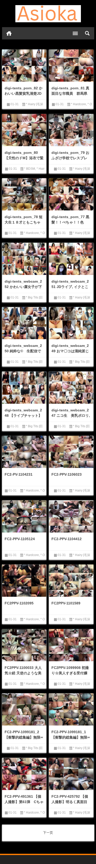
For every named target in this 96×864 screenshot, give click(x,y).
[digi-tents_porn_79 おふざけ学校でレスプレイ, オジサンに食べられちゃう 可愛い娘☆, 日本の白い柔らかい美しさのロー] (71, 130)
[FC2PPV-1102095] (24, 581)
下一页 (48, 833)
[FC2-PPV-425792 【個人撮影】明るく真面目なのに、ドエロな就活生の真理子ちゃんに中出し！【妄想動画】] (71, 774)
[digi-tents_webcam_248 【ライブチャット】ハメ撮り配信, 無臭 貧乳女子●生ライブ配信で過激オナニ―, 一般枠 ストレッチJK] (24, 388)
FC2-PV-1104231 (19, 474)
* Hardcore (78, 104)
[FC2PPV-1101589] (71, 581)
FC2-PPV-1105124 (20, 539)
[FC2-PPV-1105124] (24, 517)
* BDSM (29, 168)
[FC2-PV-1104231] (24, 452)
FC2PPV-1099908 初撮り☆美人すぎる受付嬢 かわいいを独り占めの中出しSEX (70, 676)
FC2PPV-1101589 (65, 603)
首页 (9, 33)
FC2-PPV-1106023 (66, 474)
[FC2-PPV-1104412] (71, 517)
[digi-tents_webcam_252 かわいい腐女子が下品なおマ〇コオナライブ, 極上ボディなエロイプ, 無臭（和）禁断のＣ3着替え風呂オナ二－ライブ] (24, 259)
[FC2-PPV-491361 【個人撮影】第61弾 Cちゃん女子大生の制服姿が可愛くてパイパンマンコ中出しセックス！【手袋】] (24, 775)
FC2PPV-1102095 (19, 603)
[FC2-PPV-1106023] (71, 452)
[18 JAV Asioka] (48, 13)
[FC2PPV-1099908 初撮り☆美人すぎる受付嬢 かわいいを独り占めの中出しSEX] (71, 645)
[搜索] (87, 33)
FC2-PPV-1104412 (66, 539)
